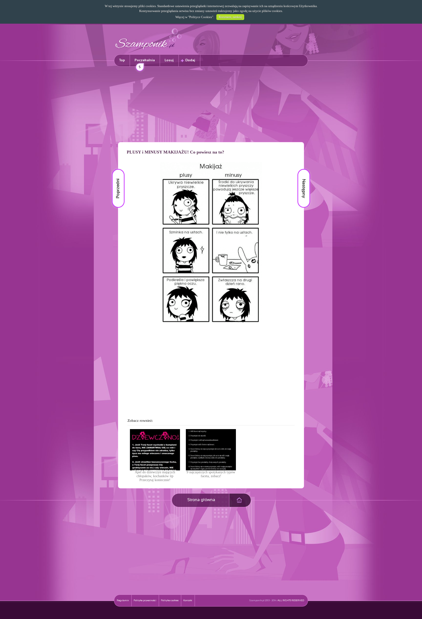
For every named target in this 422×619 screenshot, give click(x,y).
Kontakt (187, 600)
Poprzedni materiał (115, 169)
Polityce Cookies (200, 17)
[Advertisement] (211, 105)
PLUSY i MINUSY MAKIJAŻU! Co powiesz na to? (175, 152)
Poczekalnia (145, 62)
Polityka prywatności (145, 600)
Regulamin (123, 600)
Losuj (169, 60)
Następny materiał (300, 169)
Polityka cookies (170, 600)
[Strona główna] (148, 50)
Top (122, 60)
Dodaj (190, 60)
